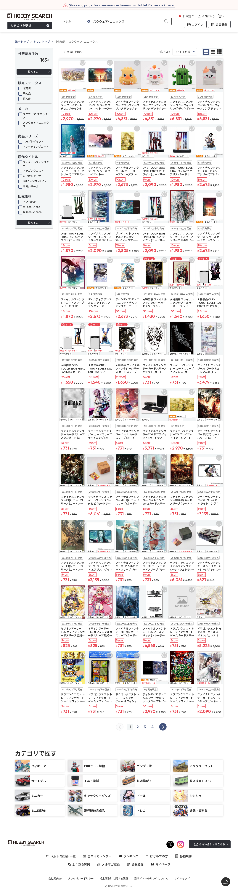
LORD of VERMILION (34, 181)
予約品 (27, 93)
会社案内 (53, 878)
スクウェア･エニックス (35, 115)
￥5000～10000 (32, 212)
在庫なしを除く (73, 51)
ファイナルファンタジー (36, 163)
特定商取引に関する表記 (114, 878)
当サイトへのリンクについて (151, 878)
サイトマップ (182, 878)
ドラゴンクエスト (33, 170)
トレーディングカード (36, 146)
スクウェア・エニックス (36, 124)
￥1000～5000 (31, 207)
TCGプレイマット (33, 141)
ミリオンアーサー (33, 175)
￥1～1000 (29, 201)
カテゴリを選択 (20, 25)
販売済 (27, 88)
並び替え (165, 52)
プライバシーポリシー (81, 878)
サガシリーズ (30, 186)
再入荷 (27, 98)
